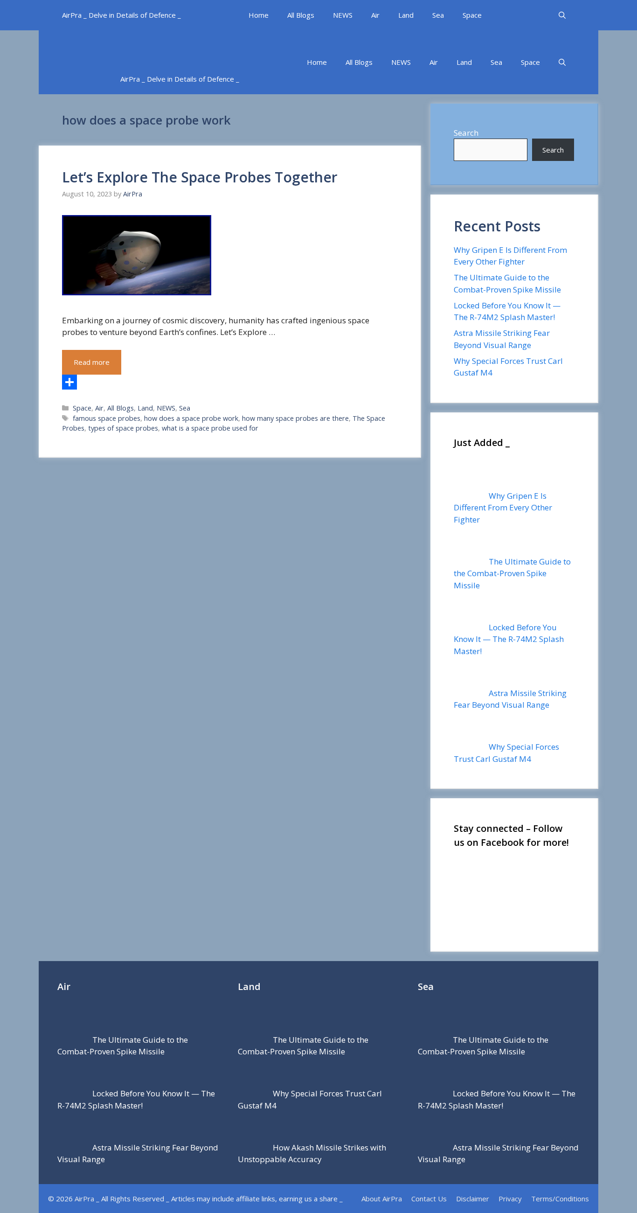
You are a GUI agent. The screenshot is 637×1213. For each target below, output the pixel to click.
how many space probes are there (295, 418)
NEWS (343, 15)
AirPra (84, 1198)
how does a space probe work (191, 418)
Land (406, 15)
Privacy (510, 1198)
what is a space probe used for (210, 428)
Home (259, 15)
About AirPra (381, 1198)
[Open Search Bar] (562, 15)
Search (466, 132)
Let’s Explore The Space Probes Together (200, 177)
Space (472, 15)
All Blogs (300, 15)
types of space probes (123, 428)
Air (375, 15)
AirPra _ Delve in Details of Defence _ (121, 15)
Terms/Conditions (560, 1198)
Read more (92, 362)
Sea (438, 15)
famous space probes (106, 418)
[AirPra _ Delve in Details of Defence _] (209, 46)
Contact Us (429, 1198)
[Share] (229, 382)
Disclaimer (472, 1198)
